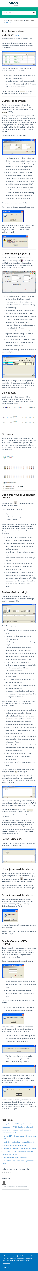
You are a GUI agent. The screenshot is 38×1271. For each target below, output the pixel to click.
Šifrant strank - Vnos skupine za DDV (16, 1145)
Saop (5, 20)
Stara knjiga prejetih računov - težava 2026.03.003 (20, 1142)
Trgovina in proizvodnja (16, 20)
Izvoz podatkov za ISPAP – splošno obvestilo (18, 1124)
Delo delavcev (10, 22)
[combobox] (17, 13)
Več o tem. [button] (6, 1263)
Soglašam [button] (6, 1267)
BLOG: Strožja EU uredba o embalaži (16, 1157)
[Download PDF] (16, 35)
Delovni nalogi (29, 20)
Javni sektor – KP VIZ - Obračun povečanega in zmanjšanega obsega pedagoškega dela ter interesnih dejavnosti (17, 1130)
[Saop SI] (12, 2)
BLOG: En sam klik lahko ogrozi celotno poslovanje (20, 1148)
